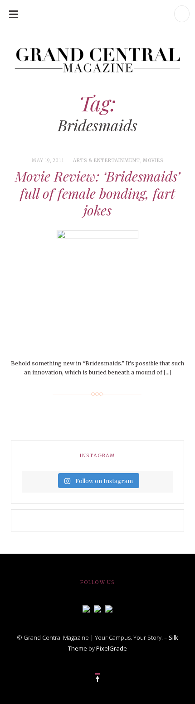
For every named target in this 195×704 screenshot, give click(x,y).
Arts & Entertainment (106, 160)
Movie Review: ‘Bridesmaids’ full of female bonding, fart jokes (97, 193)
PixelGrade (111, 648)
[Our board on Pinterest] (108, 608)
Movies (153, 160)
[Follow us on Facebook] (86, 608)
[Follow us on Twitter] (97, 608)
